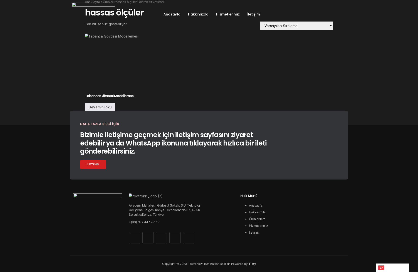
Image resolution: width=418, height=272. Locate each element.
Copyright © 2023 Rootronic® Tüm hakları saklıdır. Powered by (209, 263)
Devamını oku (100, 107)
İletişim (253, 14)
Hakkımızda (198, 14)
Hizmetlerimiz (228, 14)
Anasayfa (171, 14)
